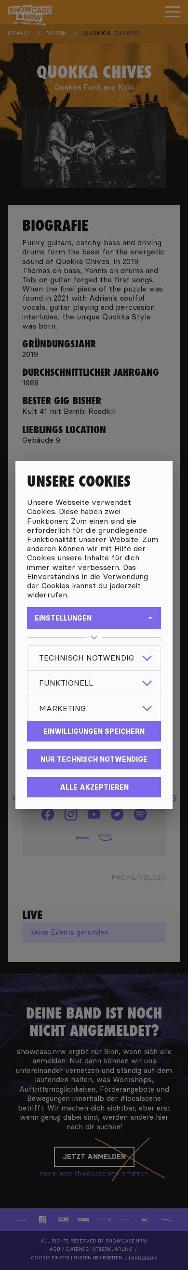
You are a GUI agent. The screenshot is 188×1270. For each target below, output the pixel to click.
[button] (94, 658)
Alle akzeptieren (94, 787)
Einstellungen (63, 618)
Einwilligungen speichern (94, 731)
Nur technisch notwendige (94, 759)
